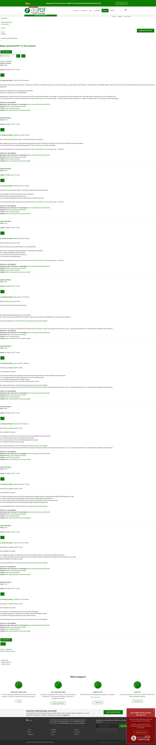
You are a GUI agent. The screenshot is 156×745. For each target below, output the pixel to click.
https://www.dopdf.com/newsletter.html (38, 104)
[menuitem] (6, 22)
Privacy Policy (102, 742)
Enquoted (72, 723)
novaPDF (71, 721)
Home (29, 729)
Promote (76, 734)
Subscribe (97, 702)
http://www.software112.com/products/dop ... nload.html (48, 98)
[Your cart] (124, 10)
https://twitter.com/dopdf (12, 108)
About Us (76, 729)
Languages (30, 734)
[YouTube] (110, 730)
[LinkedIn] (106, 730)
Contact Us (137, 701)
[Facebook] (97, 730)
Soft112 (52, 723)
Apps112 (56, 723)
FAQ (19, 701)
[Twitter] (101, 730)
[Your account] (127, 9)
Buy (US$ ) (121, 3)
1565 (5, 65)
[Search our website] (129, 10)
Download (53, 729)
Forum (52, 734)
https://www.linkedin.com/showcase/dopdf (18, 110)
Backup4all (52, 721)
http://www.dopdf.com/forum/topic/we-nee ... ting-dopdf (61, 328)
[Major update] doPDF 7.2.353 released (18, 46)
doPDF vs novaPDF (58, 703)
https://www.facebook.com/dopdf (16, 106)
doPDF (29, 732)
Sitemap (110, 742)
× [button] (153, 710)
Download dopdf (145, 30)
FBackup (58, 721)
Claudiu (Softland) (5, 63)
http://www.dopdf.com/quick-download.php (35, 321)
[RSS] (114, 730)
